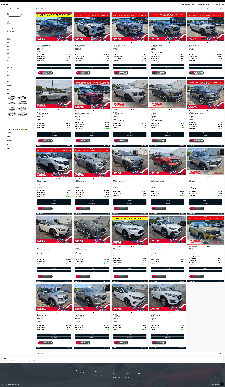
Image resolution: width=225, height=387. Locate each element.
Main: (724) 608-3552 (178, 1)
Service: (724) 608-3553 (186, 1)
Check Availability (54, 67)
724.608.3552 (69, 145)
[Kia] (4, 4)
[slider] (8, 16)
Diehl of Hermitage (40, 145)
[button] (71, 27)
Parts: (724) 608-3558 (195, 1)
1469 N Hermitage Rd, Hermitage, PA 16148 (216, 1)
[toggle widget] (222, 384)
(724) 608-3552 (99, 371)
